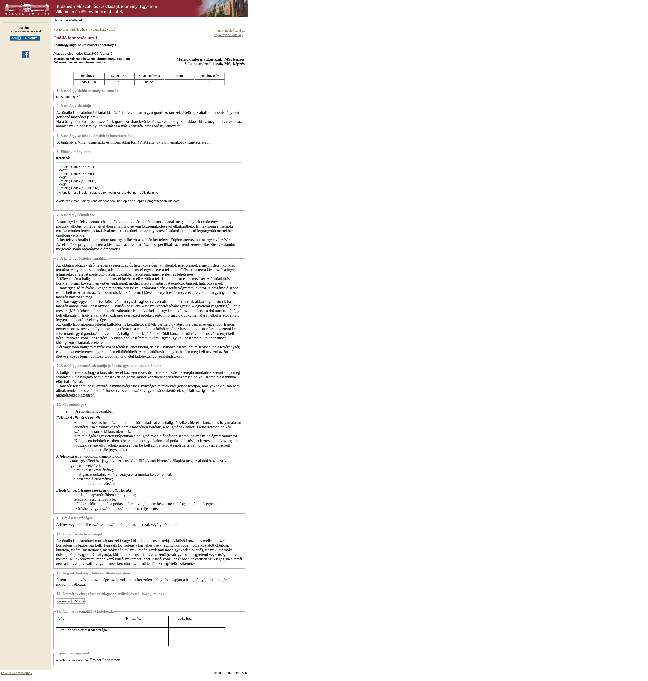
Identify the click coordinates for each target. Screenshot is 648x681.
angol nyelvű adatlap (228, 35)
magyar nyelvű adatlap (229, 30)
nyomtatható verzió (102, 29)
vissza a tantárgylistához (70, 29)
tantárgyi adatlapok (69, 20)
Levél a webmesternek (16, 673)
